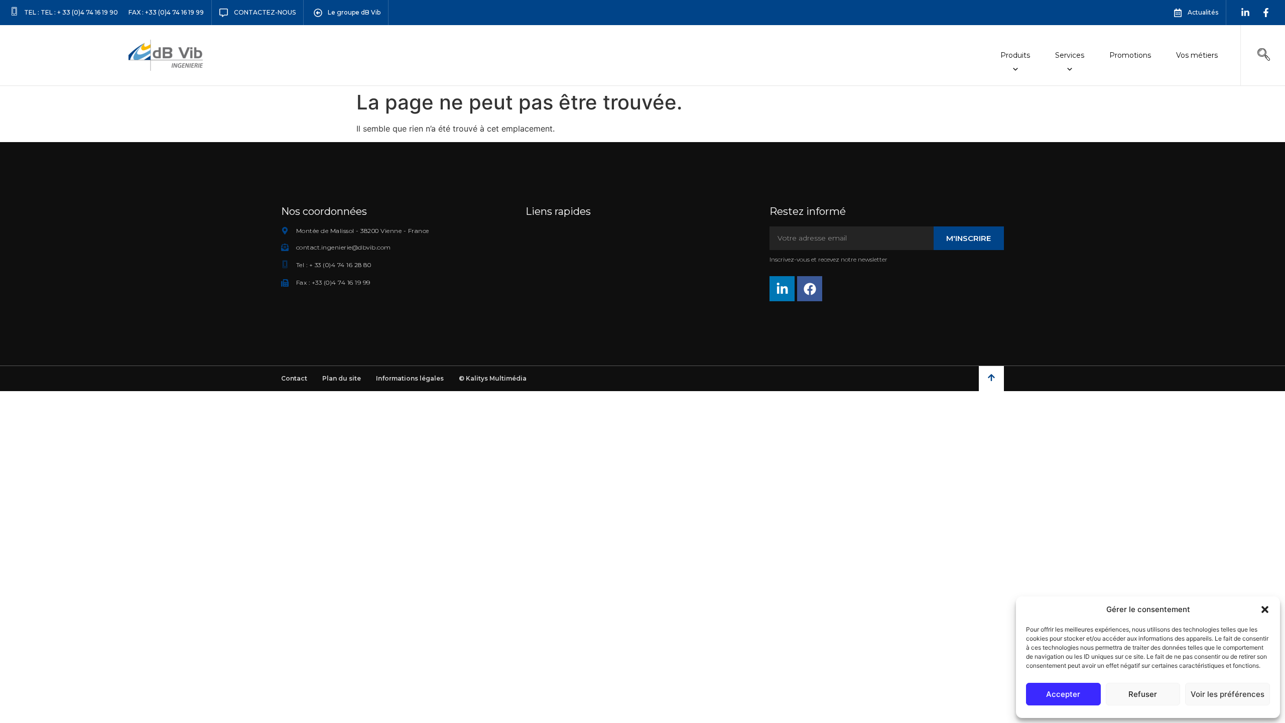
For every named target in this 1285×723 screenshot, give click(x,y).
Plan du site (341, 378)
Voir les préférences (1227, 694)
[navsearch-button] (1263, 55)
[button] (1265, 610)
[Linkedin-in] (1245, 13)
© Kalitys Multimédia (493, 378)
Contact (294, 378)
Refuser (1142, 694)
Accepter (1063, 694)
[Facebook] (809, 288)
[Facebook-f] (1266, 13)
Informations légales (410, 378)
